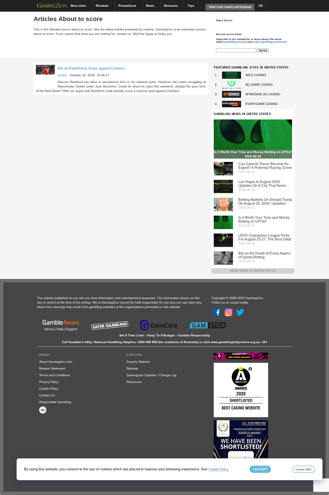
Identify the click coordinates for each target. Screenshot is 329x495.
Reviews (102, 5)
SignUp (262, 50)
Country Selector (138, 361)
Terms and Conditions (54, 375)
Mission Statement (52, 368)
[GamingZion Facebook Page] (217, 312)
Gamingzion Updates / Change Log (151, 375)
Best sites (79, 5)
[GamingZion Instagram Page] (228, 312)
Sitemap (132, 368)
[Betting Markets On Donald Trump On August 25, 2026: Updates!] (223, 204)
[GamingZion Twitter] (240, 312)
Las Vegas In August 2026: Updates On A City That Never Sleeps (262, 183)
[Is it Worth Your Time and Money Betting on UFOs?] (223, 222)
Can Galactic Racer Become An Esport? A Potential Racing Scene (265, 166)
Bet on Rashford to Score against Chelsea (91, 68)
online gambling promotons (270, 41)
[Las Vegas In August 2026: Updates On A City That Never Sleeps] (223, 186)
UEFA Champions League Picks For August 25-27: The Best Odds (264, 237)
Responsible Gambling (55, 402)
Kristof (62, 75)
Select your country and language (230, 6)
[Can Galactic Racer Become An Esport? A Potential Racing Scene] (223, 168)
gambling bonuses (235, 41)
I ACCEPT (260, 469)
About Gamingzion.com (55, 361)
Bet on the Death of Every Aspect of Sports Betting (264, 255)
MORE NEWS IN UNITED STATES (253, 270)
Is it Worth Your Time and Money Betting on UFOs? (264, 219)
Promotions (127, 5)
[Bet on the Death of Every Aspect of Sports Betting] (223, 257)
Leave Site (304, 469)
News (150, 5)
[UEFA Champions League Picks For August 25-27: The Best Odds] (223, 240)
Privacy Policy (49, 382)
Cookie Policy (48, 388)
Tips (191, 5)
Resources (134, 382)
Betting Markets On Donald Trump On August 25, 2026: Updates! (265, 201)
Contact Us (47, 395)
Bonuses (171, 5)
